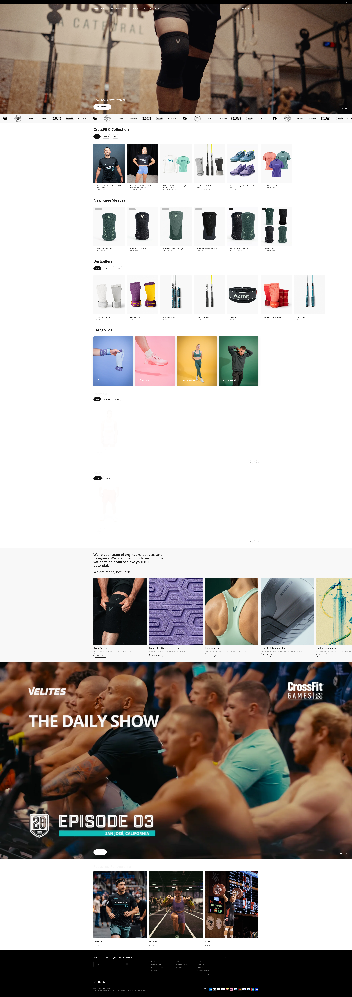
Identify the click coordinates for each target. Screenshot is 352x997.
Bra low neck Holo (202, 448)
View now (100, 852)
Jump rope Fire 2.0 (302, 317)
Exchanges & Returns (157, 964)
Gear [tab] (115, 136)
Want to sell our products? (158, 967)
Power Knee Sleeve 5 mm (104, 249)
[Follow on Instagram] (95, 982)
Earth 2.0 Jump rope (203, 317)
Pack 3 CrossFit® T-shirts (271, 186)
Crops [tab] (117, 399)
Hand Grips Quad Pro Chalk (272, 317)
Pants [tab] (97, 478)
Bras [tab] (97, 399)
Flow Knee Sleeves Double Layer (207, 249)
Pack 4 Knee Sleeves (270, 249)
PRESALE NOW (101, 107)
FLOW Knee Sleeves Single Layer (173, 249)
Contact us (178, 961)
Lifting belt (233, 317)
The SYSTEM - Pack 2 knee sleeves (240, 249)
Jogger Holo (200, 527)
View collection (98, 945)
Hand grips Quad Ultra (137, 317)
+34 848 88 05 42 (180, 967)
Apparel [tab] (106, 136)
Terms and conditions (203, 971)
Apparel (135, 8)
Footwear (146, 8)
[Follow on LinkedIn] (104, 982)
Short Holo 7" (100, 527)
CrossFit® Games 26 (114, 8)
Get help (153, 961)
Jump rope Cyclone (169, 317)
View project (100, 655)
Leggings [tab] (107, 399)
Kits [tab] (97, 136)
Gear (125, 8)
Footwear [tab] (117, 268)
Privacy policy (201, 961)
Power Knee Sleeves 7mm (138, 249)
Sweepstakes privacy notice (205, 974)
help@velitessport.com (181, 964)
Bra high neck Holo (102, 448)
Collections (158, 8)
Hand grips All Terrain (103, 317)
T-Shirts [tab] (107, 478)
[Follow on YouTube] (99, 982)
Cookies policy (201, 967)
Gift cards (154, 971)
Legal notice (200, 964)
